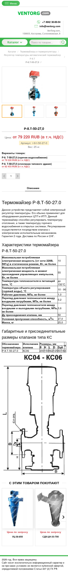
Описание (33, 188)
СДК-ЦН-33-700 (50, 536)
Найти (63, 42)
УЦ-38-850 (17, 536)
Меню (13, 3)
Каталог (13, 42)
